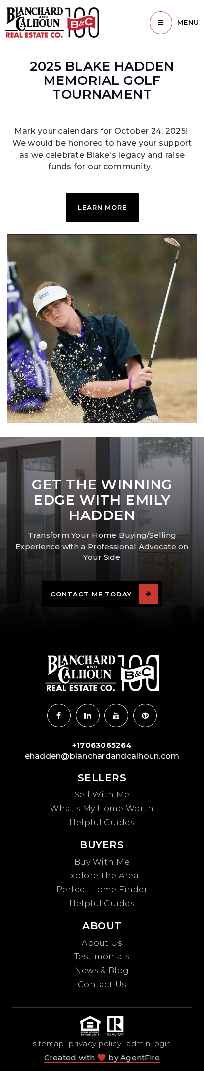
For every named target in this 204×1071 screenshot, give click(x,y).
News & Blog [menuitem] (102, 970)
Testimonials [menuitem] (102, 956)
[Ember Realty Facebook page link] (59, 715)
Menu (188, 22)
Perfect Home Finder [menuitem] (102, 889)
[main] (102, 218)
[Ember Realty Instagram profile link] (88, 715)
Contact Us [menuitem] (102, 984)
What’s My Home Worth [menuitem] (101, 808)
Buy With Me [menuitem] (102, 862)
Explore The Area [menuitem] (102, 875)
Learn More (102, 207)
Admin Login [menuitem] (148, 1043)
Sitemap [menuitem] (48, 1043)
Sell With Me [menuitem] (102, 794)
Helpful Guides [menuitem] (101, 822)
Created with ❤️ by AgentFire (102, 1057)
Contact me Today (91, 594)
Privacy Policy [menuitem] (95, 1043)
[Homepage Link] (52, 22)
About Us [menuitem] (102, 943)
